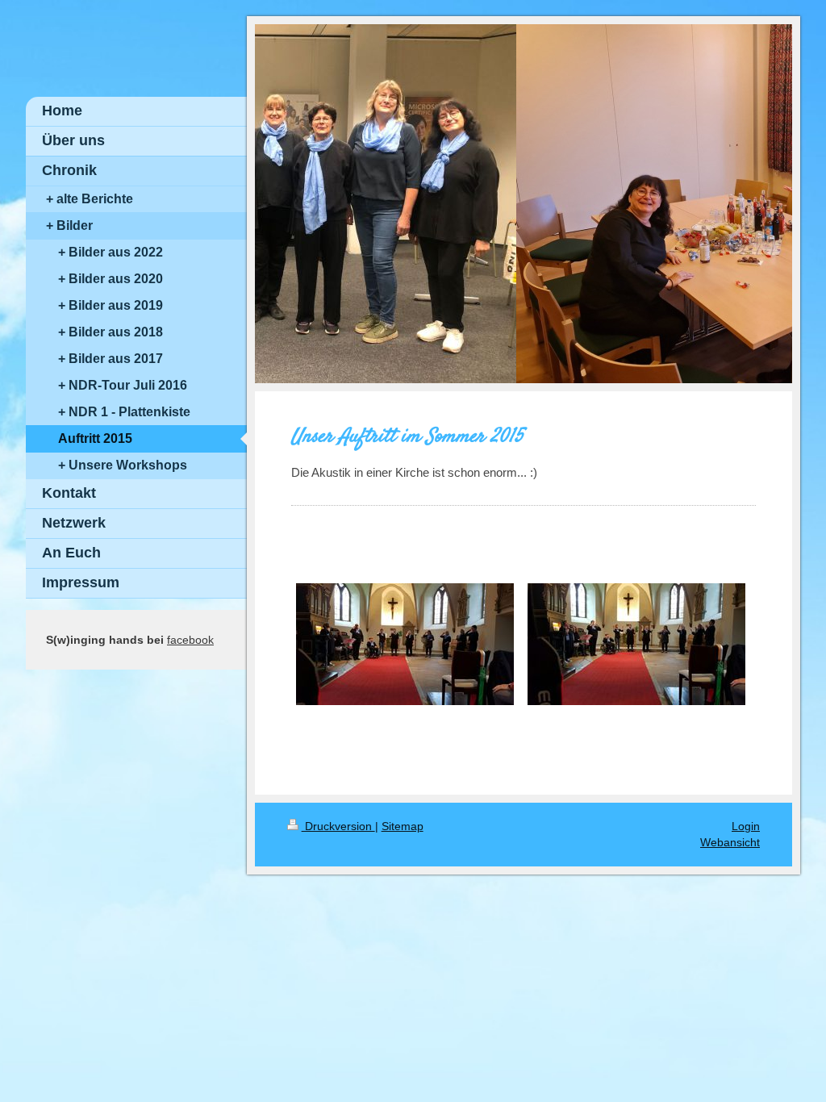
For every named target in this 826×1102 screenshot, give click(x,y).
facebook (190, 639)
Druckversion (338, 826)
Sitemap (402, 826)
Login (746, 826)
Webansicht (730, 842)
